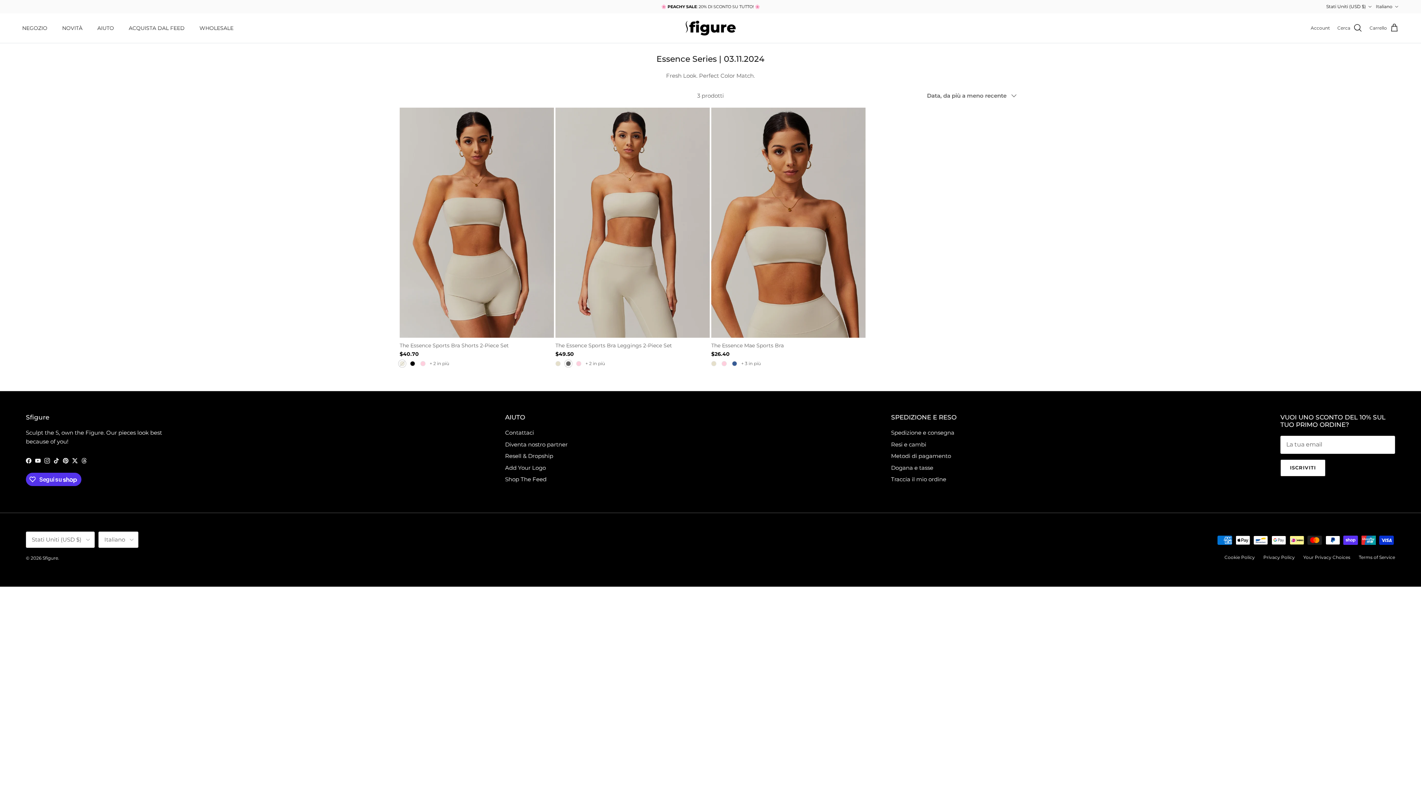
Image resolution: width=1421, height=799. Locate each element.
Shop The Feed (526, 479)
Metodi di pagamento (921, 455)
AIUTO (105, 28)
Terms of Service (1377, 557)
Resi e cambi (908, 444)
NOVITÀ (72, 28)
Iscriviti (1303, 468)
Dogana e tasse (912, 467)
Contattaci (519, 432)
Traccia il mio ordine (918, 479)
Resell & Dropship (529, 455)
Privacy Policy (1279, 557)
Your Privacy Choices (1326, 557)
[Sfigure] (711, 28)
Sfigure (50, 558)
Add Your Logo (525, 467)
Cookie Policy (1240, 557)
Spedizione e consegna (922, 432)
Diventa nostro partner (536, 444)
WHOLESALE (216, 28)
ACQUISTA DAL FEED (157, 28)
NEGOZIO (34, 28)
